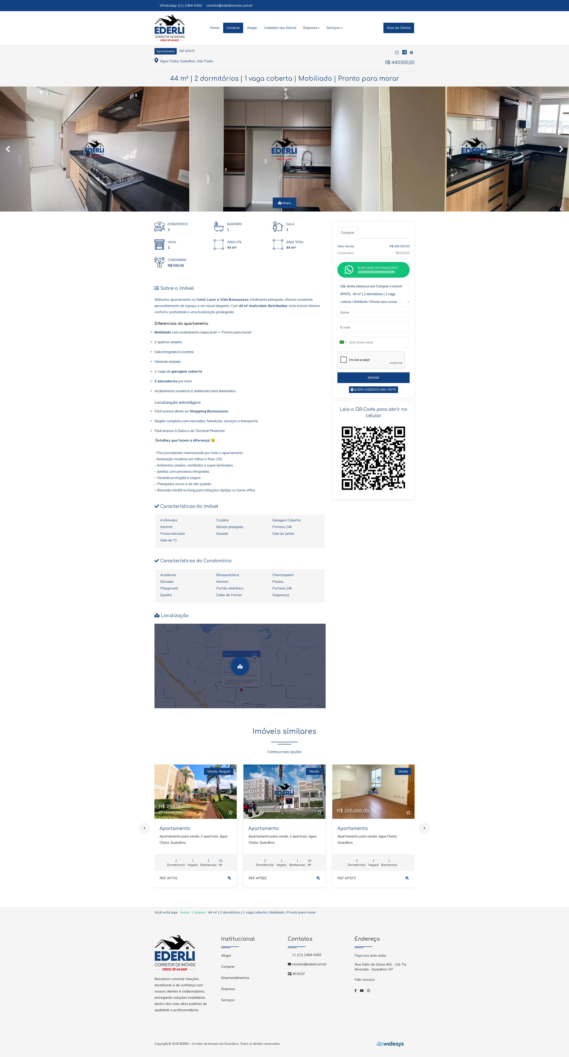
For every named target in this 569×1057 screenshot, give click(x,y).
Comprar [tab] (347, 232)
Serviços (227, 1000)
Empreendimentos (235, 978)
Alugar (252, 28)
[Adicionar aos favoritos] (230, 813)
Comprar (233, 28)
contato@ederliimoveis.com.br (229, 5)
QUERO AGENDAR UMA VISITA (374, 389)
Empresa (228, 989)
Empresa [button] (310, 28)
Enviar (373, 377)
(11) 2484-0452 (190, 5)
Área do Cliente (399, 28)
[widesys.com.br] (390, 1043)
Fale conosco (365, 979)
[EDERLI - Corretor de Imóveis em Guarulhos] (169, 27)
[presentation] (7, 149)
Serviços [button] (333, 28)
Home (214, 28)
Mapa (286, 203)
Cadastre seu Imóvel (280, 28)
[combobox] (343, 342)
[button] (160, 792)
